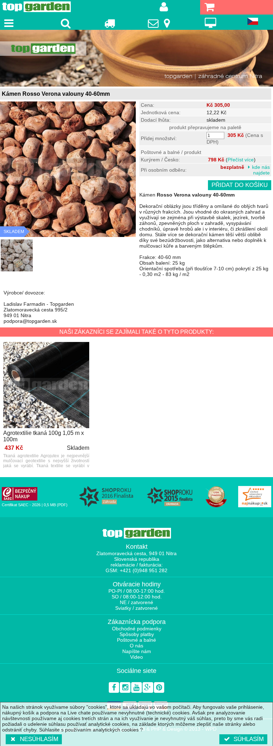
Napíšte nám (136, 651)
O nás (136, 645)
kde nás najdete (261, 170)
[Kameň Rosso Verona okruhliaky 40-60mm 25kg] (16, 255)
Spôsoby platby (136, 634)
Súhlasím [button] (249, 739)
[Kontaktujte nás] (160, 23)
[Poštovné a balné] (109, 23)
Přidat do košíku (240, 185)
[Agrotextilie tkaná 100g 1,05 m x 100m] (46, 385)
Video (136, 657)
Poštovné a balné (136, 640)
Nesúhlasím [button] (39, 739)
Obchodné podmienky (136, 628)
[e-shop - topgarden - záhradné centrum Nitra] (136, 58)
